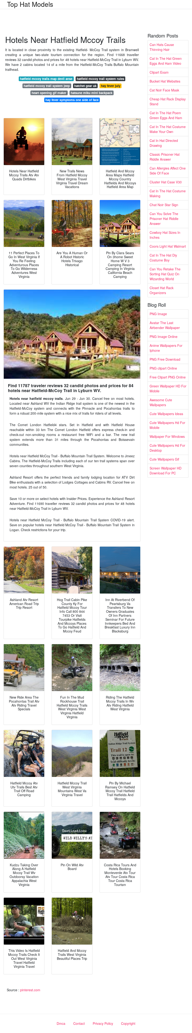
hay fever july (110, 85)
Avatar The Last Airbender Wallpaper (165, 325)
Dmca (61, 1023)
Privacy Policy (103, 1023)
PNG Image (158, 313)
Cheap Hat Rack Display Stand (168, 101)
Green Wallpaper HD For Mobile (168, 388)
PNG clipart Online (163, 368)
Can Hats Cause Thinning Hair (162, 47)
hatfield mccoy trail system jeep (47, 85)
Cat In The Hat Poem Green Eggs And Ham (166, 115)
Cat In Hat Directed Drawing (164, 143)
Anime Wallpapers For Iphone (166, 348)
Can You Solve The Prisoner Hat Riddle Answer (164, 218)
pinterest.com (30, 990)
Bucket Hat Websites (165, 81)
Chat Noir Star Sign (164, 204)
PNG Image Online (163, 336)
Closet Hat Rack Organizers (162, 290)
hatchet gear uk (85, 85)
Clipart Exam (159, 72)
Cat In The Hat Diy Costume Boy (163, 257)
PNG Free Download (165, 359)
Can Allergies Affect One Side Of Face (168, 170)
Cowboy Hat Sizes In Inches (165, 235)
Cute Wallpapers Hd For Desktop (167, 448)
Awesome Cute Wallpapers (161, 402)
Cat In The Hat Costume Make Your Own (168, 129)
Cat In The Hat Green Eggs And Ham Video (166, 61)
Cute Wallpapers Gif (164, 459)
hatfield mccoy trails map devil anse (46, 78)
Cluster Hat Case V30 (166, 182)
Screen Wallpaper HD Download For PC (165, 470)
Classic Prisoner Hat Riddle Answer (165, 157)
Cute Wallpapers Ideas (166, 413)
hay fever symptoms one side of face (72, 100)
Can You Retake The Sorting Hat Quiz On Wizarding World (165, 274)
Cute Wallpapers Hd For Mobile (167, 425)
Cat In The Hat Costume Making (168, 193)
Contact (79, 1023)
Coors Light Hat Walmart (168, 246)
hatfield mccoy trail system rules (100, 78)
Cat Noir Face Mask (164, 90)
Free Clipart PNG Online (168, 377)
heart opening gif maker (49, 93)
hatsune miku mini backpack (91, 93)
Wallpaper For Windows (167, 436)
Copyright (128, 1023)
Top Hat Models (30, 4)
